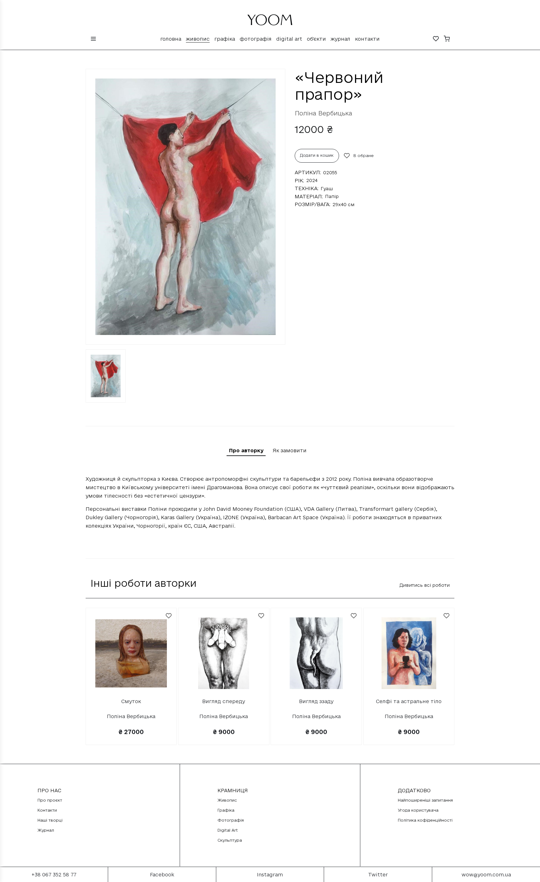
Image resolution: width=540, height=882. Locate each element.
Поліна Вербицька (323, 113)
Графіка (224, 39)
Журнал (340, 39)
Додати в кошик (316, 155)
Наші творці (50, 820)
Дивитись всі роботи (424, 585)
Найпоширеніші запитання (425, 800)
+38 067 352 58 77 (54, 874)
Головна (170, 39)
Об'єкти (316, 39)
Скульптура (230, 840)
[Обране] (436, 39)
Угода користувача (418, 810)
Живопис (198, 39)
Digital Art (289, 39)
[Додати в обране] (169, 616)
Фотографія (256, 39)
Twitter (378, 874)
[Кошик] (447, 39)
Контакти (367, 39)
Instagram (270, 874)
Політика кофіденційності (425, 820)
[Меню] (93, 39)
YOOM (270, 22)
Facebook (162, 874)
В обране (363, 155)
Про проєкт (50, 800)
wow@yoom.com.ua (486, 874)
